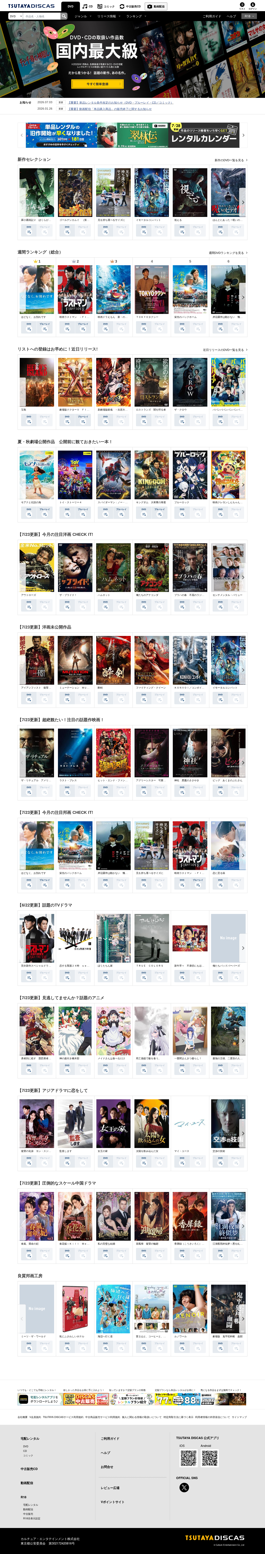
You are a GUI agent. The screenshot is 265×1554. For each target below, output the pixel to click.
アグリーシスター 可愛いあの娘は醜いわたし (162, 780)
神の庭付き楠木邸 (69, 1058)
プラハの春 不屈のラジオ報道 (191, 595)
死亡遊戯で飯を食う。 (148, 1058)
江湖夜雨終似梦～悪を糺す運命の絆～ (234, 1243)
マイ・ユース (181, 1151)
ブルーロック (181, 502)
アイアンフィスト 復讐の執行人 (39, 687)
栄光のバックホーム (185, 317)
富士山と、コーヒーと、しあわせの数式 (158, 1336)
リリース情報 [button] (106, 16)
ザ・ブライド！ (68, 595)
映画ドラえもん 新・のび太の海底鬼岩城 (121, 317)
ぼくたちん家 (105, 965)
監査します (65, 1151)
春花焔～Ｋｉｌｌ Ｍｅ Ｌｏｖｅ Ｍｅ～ (84, 1243)
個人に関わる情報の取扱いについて (142, 1417)
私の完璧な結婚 (106, 1243)
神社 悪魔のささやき (186, 780)
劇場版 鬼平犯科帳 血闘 (227, 1336)
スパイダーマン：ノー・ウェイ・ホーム (120, 502)
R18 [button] (247, 16)
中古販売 (28, 1513)
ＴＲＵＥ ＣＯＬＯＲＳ (149, 965)
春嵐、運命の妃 (30, 1243)
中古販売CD (133, 6)
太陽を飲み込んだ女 (147, 1151)
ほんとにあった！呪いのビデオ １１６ (235, 220)
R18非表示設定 (31, 1518)
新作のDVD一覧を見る (230, 160)
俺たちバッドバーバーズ (226, 965)
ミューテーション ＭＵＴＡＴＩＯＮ (80, 687)
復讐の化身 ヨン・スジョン (37, 1151)
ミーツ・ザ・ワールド (33, 1336)
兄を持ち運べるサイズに (111, 220)
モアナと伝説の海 (31, 502)
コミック (109, 6)
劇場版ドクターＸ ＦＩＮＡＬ (76, 409)
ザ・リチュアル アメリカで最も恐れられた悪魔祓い (51, 780)
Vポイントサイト (113, 1502)
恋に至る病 (219, 873)
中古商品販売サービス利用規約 (102, 1417)
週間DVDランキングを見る (227, 252)
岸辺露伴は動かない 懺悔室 (229, 317)
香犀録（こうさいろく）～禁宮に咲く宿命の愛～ (201, 1243)
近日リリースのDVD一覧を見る (224, 350)
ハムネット (104, 595)
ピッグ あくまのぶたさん (227, 780)
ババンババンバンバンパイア (229, 409)
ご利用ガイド (212, 16)
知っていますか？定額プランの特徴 (127, 1390)
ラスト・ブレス (68, 780)
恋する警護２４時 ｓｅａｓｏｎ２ (79, 965)
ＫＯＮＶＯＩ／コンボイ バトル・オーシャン (200, 687)
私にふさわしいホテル (71, 1336)
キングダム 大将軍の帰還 (151, 502)
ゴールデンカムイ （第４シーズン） (80, 220)
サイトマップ (239, 1417)
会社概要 (23, 1417)
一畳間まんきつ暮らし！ (188, 1058)
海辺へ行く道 (105, 1336)
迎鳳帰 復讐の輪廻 (147, 1243)
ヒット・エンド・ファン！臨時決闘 (117, 780)
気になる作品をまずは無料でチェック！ (221, 1390)
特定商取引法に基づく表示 (178, 1417)
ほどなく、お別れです (33, 317)
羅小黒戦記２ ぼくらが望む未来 (39, 220)
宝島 (23, 409)
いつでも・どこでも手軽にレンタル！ (37, 1390)
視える (178, 220)
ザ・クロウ (180, 409)
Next (243, 202)
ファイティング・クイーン (151, 687)
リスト (242, 8)
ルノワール (180, 1336)
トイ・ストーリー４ (70, 502)
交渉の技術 (219, 1151)
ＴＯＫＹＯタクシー (147, 317)
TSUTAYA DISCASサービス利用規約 (63, 1417)
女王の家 (103, 1151)
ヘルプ (231, 16)
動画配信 (159, 6)
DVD (70, 6)
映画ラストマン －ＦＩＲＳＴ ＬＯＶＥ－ (84, 317)
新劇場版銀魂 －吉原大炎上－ (115, 409)
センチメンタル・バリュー (227, 595)
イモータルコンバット (148, 220)
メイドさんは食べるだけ (111, 1058)
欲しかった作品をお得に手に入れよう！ (83, 1390)
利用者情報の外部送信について (212, 1417)
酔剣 (100, 687)
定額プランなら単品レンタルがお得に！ (175, 1390)
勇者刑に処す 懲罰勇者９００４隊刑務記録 (46, 1058)
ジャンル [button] (81, 16)
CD (91, 6)
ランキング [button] (134, 16)
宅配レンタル (30, 1504)
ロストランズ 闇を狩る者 (151, 409)
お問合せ (107, 1466)
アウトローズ (28, 595)
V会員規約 (35, 1417)
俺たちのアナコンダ (147, 595)
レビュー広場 (110, 1487)
